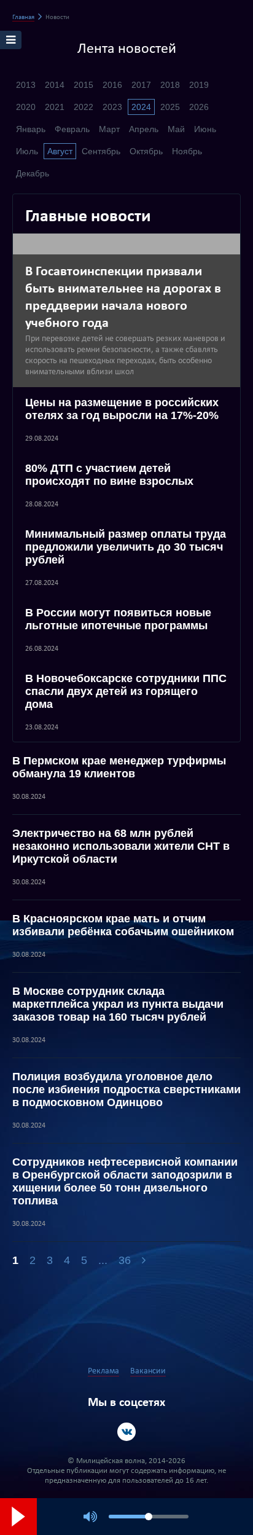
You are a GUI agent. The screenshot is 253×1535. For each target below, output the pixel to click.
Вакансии (148, 1371)
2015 (83, 85)
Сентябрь (101, 151)
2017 (141, 85)
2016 (112, 85)
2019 (199, 85)
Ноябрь (187, 151)
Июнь (205, 129)
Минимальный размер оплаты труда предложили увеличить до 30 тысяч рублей (125, 547)
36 (125, 1260)
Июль (27, 151)
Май (176, 129)
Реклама (103, 1371)
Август (59, 151)
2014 (54, 85)
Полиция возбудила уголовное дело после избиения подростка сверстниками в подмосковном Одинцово (126, 1089)
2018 (170, 85)
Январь (30, 129)
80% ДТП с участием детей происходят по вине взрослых (109, 474)
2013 (26, 85)
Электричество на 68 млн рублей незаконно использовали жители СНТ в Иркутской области (121, 846)
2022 (83, 107)
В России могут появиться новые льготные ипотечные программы (118, 619)
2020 (26, 107)
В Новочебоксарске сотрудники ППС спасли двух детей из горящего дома (126, 691)
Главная (23, 17)
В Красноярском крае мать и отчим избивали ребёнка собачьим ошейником (123, 925)
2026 (199, 107)
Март (109, 129)
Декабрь (32, 173)
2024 (141, 107)
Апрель (143, 129)
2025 (170, 107)
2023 (112, 107)
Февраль (72, 129)
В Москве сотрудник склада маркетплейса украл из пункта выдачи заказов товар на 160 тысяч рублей (118, 1004)
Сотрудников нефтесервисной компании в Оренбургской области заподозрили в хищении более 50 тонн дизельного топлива (125, 1181)
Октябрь (146, 151)
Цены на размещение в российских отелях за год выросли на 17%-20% (122, 409)
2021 (54, 107)
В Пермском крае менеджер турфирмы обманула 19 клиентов (119, 767)
